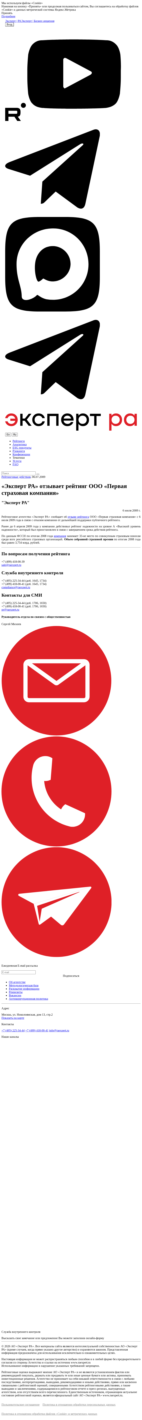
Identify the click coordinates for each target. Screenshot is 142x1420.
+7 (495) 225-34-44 (13, 1030)
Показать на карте (12, 1017)
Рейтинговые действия (16, 476)
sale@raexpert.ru (11, 565)
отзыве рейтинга (78, 516)
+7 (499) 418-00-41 (36, 1030)
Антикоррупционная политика (28, 998)
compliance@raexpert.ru (15, 587)
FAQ (15, 464)
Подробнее (8, 16)
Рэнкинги (19, 451)
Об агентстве (17, 982)
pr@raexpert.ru (10, 609)
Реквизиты (16, 992)
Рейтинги (19, 441)
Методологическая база (23, 985)
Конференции (21, 454)
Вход (9, 24)
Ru (14, 434)
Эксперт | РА (13, 21)
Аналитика (20, 444)
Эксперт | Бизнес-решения (37, 21)
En (8, 434)
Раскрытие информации (24, 988)
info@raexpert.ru (59, 1030)
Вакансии (15, 995)
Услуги (17, 461)
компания (60, 536)
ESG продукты (22, 447)
